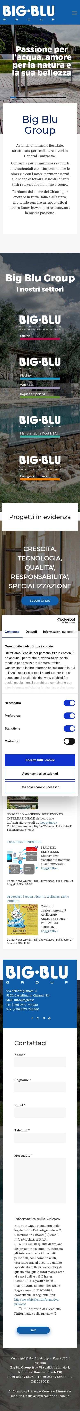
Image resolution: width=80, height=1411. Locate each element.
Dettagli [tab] (31, 631)
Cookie (47, 1391)
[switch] (69, 715)
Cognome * (22, 1080)
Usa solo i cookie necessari (40, 787)
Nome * (20, 1055)
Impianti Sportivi (32, 394)
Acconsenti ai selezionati (40, 773)
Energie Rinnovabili (34, 476)
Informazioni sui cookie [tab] (60, 631)
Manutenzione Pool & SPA (39, 433)
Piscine (25, 375)
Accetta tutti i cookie (40, 760)
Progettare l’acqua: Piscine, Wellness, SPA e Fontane (38, 898)
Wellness (26, 385)
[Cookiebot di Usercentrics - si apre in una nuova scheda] (57, 620)
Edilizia (25, 336)
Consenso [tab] (12, 631)
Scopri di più (40, 600)
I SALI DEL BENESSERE (24, 842)
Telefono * (22, 1130)
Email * (19, 1105)
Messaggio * (23, 1155)
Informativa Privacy (24, 1391)
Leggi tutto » (49, 822)
